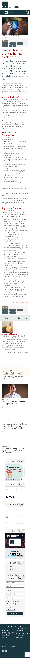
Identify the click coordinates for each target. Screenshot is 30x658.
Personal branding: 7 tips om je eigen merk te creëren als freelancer (15, 450)
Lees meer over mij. (8, 349)
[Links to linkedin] (3, 651)
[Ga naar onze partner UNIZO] (20, 510)
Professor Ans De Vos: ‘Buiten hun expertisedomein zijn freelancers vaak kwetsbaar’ (14, 426)
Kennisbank (19, 630)
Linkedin (17, 567)
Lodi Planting (6, 35)
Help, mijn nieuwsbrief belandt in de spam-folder (15, 402)
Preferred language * (13, 601)
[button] (15, 26)
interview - (5, 399)
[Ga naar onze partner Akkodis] (10, 510)
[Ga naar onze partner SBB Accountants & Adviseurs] (20, 524)
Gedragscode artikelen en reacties (6, 635)
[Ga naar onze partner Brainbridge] (10, 490)
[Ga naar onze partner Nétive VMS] (20, 517)
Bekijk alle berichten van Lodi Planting (15, 352)
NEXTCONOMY (7, 626)
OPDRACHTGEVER (21, 633)
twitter (26, 302)
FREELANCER (19, 626)
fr (27, 651)
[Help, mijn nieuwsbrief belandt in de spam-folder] (15, 391)
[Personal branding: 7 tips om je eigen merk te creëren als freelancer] (15, 438)
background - (6, 422)
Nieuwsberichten (21, 628)
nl (24, 651)
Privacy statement (8, 632)
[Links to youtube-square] (6, 651)
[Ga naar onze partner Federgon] (10, 524)
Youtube (17, 570)
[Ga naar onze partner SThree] (20, 490)
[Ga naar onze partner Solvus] (10, 517)
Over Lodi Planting (9, 334)
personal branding (19, 302)
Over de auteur (13, 318)
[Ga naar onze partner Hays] (10, 497)
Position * (9, 607)
